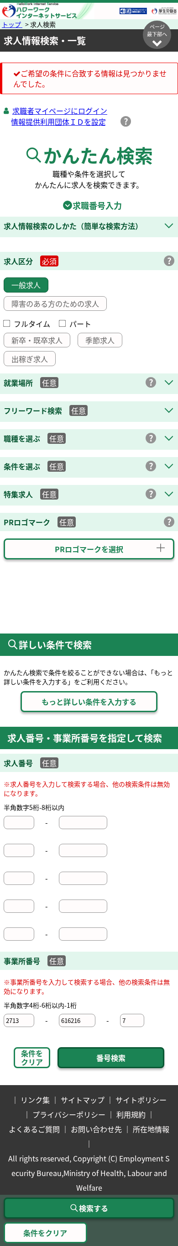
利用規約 (131, 1114)
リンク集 (35, 1099)
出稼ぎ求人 (29, 358)
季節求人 (100, 340)
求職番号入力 (89, 205)
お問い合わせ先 (96, 1129)
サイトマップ (83, 1099)
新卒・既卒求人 (37, 340)
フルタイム (32, 323)
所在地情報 (151, 1129)
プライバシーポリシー (68, 1114)
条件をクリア (32, 1057)
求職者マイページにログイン (59, 110)
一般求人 (26, 284)
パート (80, 323)
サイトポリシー (141, 1099)
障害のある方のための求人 (55, 303)
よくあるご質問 (34, 1129)
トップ (12, 24)
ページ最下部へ (157, 30)
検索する (93, 1208)
